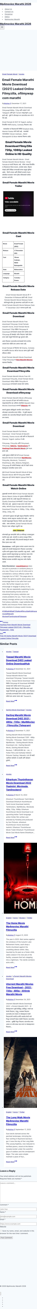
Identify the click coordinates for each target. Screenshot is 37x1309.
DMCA (7, 17)
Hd (30, 611)
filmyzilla (25, 611)
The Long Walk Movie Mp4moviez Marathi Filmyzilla (18, 1121)
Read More (11, 701)
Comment (4, 1205)
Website (3, 1227)
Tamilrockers (13, 616)
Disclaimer (9, 14)
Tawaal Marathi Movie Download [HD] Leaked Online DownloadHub (19, 660)
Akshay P (7, 103)
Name (3, 1212)
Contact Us (9, 12)
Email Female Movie (9, 74)
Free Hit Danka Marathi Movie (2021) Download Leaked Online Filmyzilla (18, 636)
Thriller (29, 918)
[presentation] (20, 878)
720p (15, 611)
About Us (8, 9)
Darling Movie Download (15, 710)
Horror (15, 918)
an (19, 611)
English (8, 918)
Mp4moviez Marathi (12, 19)
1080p (5, 611)
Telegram (22, 616)
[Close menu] (0, 1293)
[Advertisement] (18, 49)
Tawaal (15, 652)
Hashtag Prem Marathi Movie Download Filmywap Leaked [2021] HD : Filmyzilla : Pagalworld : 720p (15, 626)
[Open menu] (2, 27)
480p (10, 611)
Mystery (22, 918)
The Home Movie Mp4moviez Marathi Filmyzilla (17, 926)
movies (21, 74)
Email (2, 1219)
